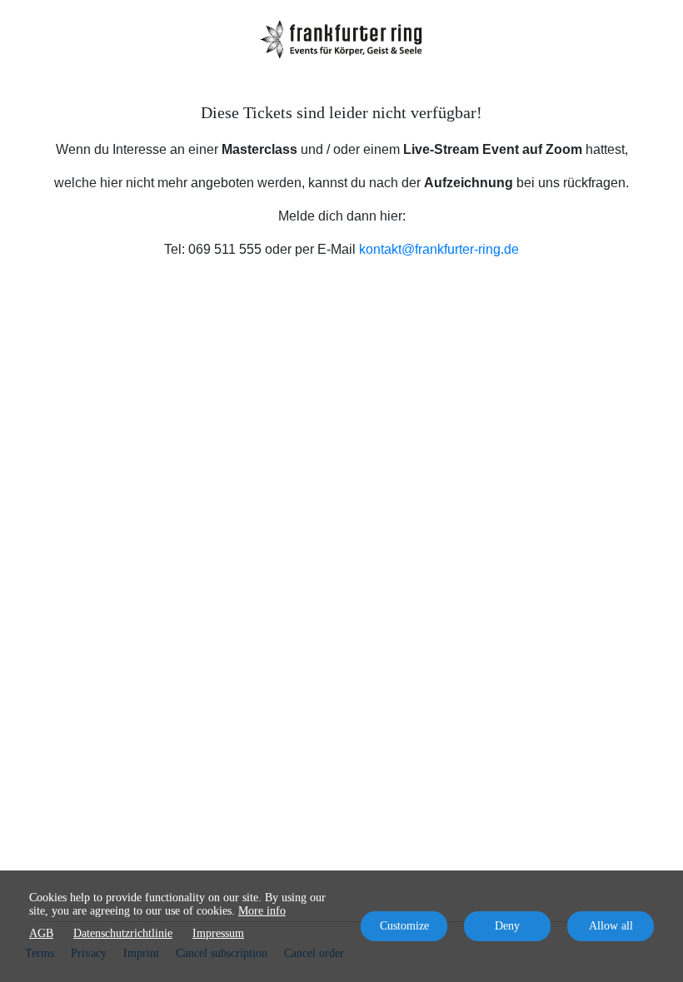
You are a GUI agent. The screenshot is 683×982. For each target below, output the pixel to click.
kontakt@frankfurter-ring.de (439, 249)
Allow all (611, 926)
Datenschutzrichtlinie (122, 933)
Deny (507, 926)
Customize (404, 926)
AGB (41, 933)
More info (262, 911)
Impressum (218, 933)
